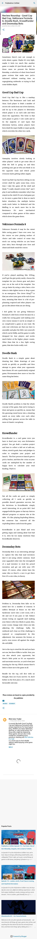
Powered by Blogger (20, 936)
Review (5, 703)
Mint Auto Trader (15, 719)
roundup (12, 703)
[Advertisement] (18, 800)
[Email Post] (3, 701)
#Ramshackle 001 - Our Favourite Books (13, 916)
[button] (3, 30)
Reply (11, 747)
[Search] (34, 3)
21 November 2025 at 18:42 (17, 720)
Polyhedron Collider (12, 3)
